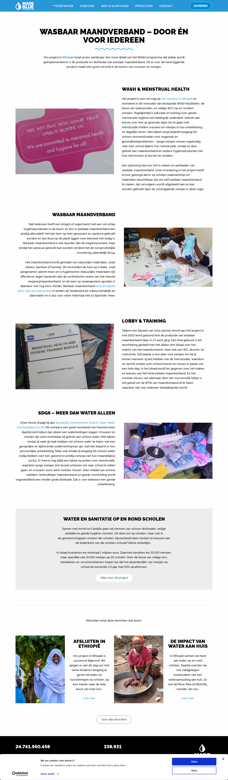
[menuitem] (51, 6)
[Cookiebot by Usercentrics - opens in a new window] (20, 774)
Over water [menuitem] (64, 6)
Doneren (201, 6)
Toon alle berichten (114, 719)
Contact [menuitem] (166, 6)
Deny (194, 770)
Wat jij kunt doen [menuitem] (114, 6)
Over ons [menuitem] (87, 6)
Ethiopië (68, 57)
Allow (194, 761)
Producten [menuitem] (144, 6)
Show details (48, 774)
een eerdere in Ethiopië (176, 98)
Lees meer (89, 698)
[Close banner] (223, 759)
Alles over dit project (114, 577)
